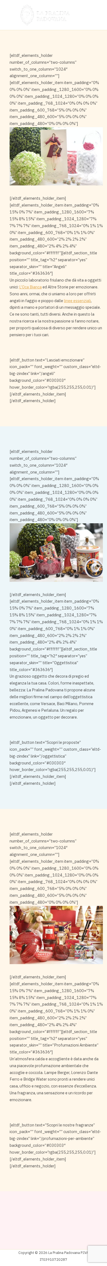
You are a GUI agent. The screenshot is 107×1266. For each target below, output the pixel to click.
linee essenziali (77, 300)
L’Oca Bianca (30, 287)
